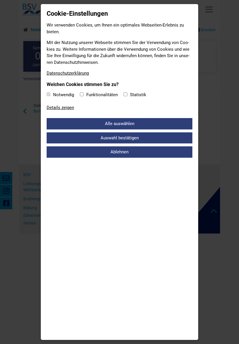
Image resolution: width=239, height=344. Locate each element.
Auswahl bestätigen (120, 138)
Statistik (138, 94)
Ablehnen (119, 152)
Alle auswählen (119, 123)
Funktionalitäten (102, 94)
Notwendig (63, 94)
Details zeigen (60, 107)
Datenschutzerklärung (68, 73)
